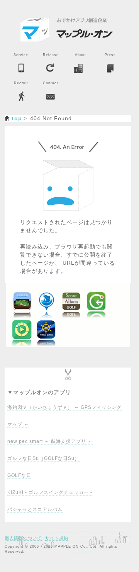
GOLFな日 (19, 475)
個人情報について (23, 538)
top (17, 118)
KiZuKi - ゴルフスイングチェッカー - (49, 492)
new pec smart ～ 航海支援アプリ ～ (50, 441)
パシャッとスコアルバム (35, 509)
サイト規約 (56, 538)
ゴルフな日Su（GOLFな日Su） (43, 458)
